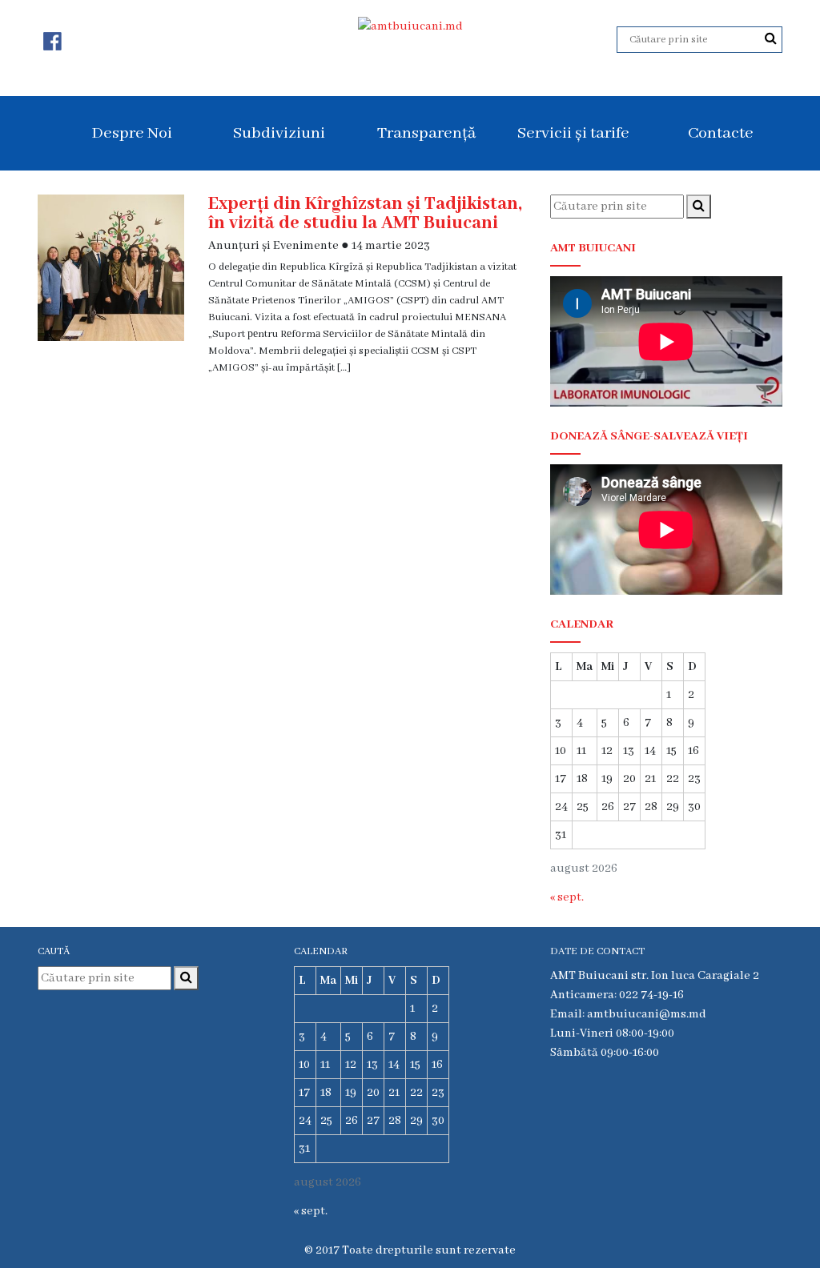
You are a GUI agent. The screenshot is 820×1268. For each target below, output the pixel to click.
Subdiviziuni (279, 133)
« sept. (567, 897)
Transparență (426, 133)
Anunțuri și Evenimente (273, 246)
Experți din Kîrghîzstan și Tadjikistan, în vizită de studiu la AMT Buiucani (365, 214)
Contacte (721, 133)
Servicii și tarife (573, 133)
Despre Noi (131, 133)
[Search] (771, 39)
